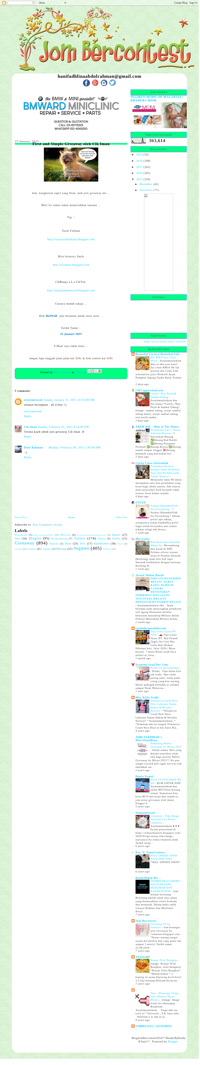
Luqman (46, 549)
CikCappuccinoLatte (149, 390)
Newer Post (21, 517)
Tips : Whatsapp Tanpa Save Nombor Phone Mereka (164, 996)
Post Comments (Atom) (48, 524)
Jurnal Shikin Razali (150, 575)
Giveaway (25, 543)
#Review (65, 535)
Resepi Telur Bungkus (164, 960)
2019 (139, 154)
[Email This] (89, 371)
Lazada (18, 549)
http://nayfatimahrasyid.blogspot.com (71, 290)
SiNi (78, 358)
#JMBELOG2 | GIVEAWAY (154, 1026)
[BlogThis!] (93, 371)
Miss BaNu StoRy (147, 697)
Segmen (81, 548)
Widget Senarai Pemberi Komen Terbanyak (165, 342)
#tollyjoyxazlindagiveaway (91, 535)
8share (116, 534)
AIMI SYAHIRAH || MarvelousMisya (149, 739)
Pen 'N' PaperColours (150, 852)
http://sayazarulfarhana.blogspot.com (71, 239)
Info (82, 543)
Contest (80, 538)
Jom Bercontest (146, 920)
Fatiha (116, 538)
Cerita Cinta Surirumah (152, 463)
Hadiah (54, 543)
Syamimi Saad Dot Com (152, 664)
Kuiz (120, 544)
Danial (102, 538)
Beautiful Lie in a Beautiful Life (158, 354)
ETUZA (141, 502)
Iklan (68, 543)
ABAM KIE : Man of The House (157, 426)
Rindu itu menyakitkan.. (165, 667)
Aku (17, 538)
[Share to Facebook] (100, 371)
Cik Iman (30, 426)
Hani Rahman (63, 372)
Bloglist (35, 538)
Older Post (121, 517)
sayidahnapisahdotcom (151, 628)
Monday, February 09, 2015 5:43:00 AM (74, 447)
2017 (139, 167)
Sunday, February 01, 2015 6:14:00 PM (63, 426)
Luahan (31, 549)
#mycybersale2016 (44, 535)
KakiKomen (101, 543)
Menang (61, 548)
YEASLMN (143, 956)
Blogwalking (59, 538)
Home (71, 517)
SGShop (107, 549)
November (146, 190)
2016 (139, 173)
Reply (27, 416)
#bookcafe (21, 535)
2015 (139, 179)
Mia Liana (143, 538)
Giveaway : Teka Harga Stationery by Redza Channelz (164, 819)
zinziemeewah (33, 399)
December (146, 184)
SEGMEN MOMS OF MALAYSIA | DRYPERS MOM (156, 98)
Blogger (173, 1041)
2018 (139, 160)
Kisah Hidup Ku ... (149, 877)
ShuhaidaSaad (145, 812)
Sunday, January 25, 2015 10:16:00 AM (69, 399)
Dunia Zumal (144, 776)
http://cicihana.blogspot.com (71, 264)
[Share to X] (96, 371)
